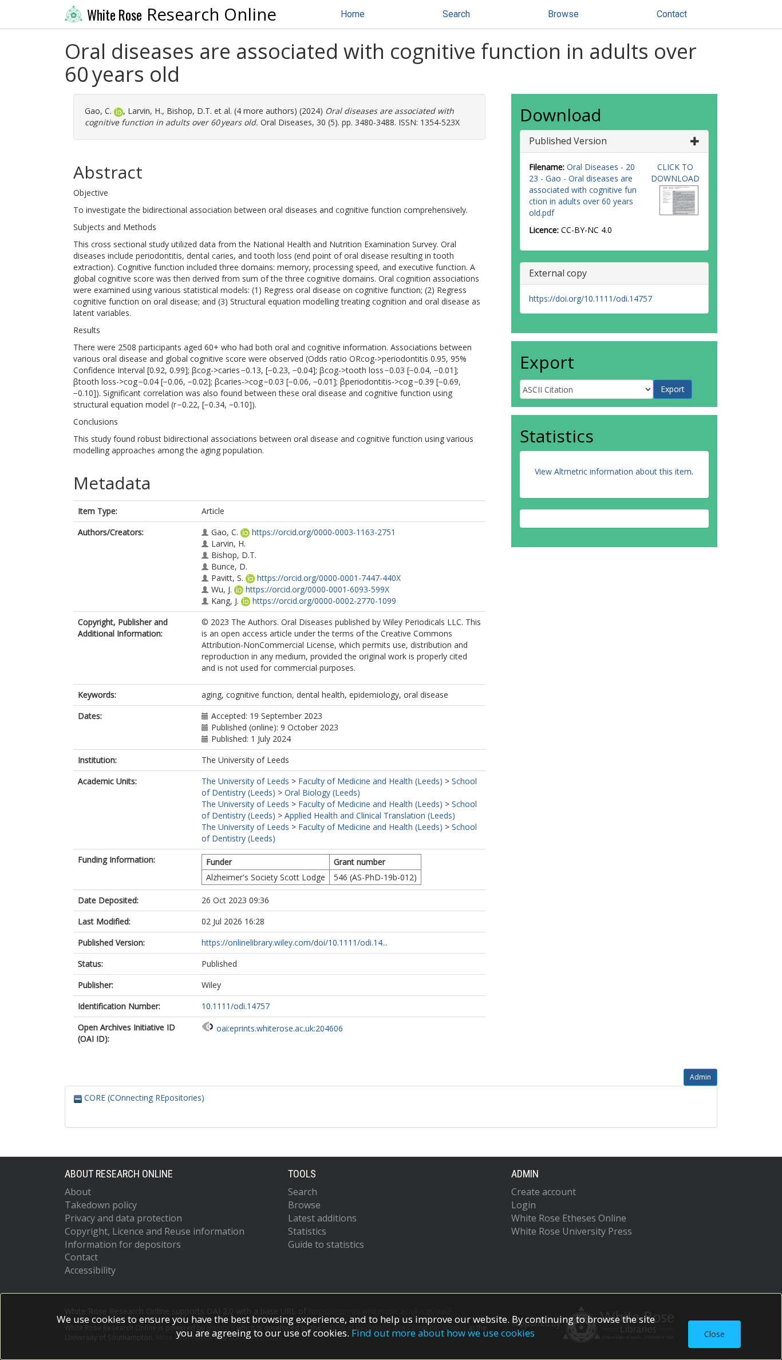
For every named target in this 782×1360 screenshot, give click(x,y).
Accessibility (90, 1270)
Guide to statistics (326, 1244)
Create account (543, 1191)
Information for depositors (123, 1244)
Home (353, 14)
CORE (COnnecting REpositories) (143, 1097)
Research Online (182, 14)
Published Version (568, 141)
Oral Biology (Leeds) (322, 792)
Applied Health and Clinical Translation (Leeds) (370, 815)
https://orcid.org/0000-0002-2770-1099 (324, 600)
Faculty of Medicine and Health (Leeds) (370, 781)
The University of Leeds (245, 781)
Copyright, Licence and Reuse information (154, 1231)
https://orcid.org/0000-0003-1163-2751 (324, 532)
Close (714, 1334)
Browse (563, 14)
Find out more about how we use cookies (443, 1332)
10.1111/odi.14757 (236, 1006)
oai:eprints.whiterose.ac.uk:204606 (279, 1028)
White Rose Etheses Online (568, 1218)
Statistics (307, 1231)
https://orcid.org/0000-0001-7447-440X (329, 577)
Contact (672, 14)
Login (523, 1205)
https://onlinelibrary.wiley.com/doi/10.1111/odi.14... (295, 942)
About (78, 1191)
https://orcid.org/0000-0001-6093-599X (317, 589)
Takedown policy (101, 1205)
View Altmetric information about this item (613, 471)
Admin (700, 1077)
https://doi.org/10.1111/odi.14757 (590, 298)
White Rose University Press (571, 1231)
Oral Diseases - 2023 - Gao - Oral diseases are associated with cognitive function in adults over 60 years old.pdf (583, 189)
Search (456, 14)
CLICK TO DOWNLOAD (675, 172)
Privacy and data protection (123, 1218)
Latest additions (322, 1218)
